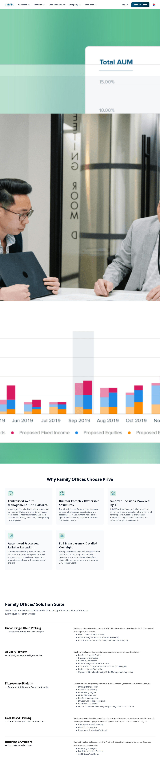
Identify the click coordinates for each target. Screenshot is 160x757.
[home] (9, 5)
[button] (24, 4)
